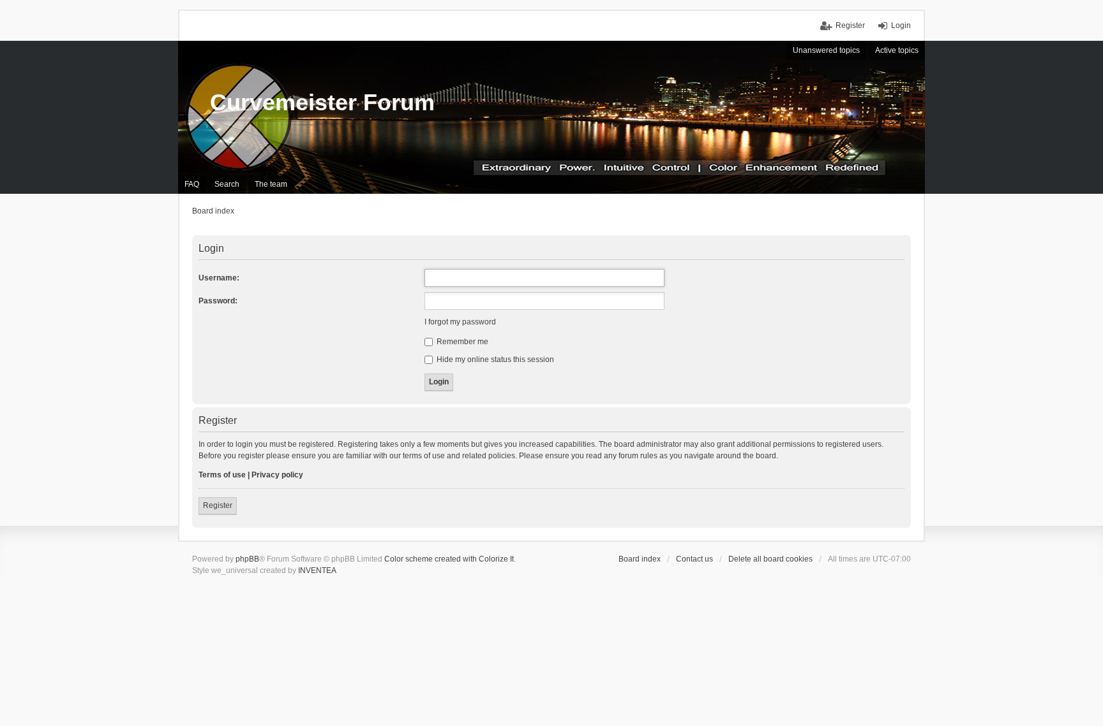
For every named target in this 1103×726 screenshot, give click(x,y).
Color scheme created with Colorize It (449, 559)
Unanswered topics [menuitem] (826, 50)
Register (217, 505)
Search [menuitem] (226, 184)
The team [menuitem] (271, 184)
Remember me (461, 341)
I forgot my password (460, 321)
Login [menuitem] (901, 25)
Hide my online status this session (494, 359)
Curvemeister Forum (322, 102)
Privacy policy (277, 474)
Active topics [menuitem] (897, 50)
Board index (640, 559)
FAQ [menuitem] (191, 184)
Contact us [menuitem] (694, 559)
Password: (218, 300)
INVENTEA (317, 570)
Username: (219, 277)
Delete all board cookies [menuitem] (770, 559)
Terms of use (222, 474)
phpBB (247, 559)
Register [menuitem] (850, 25)
